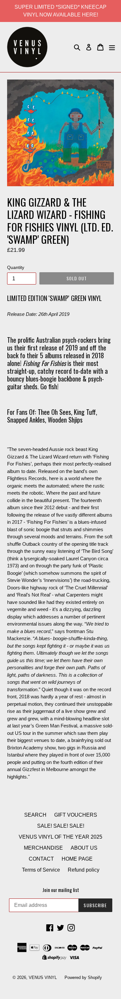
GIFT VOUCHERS (75, 815)
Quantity (15, 267)
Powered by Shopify (83, 977)
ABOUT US (84, 848)
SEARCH (35, 815)
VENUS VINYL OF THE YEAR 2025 (60, 837)
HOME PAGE (77, 859)
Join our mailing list (60, 890)
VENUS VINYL (43, 977)
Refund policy (83, 870)
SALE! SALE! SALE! (60, 826)
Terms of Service (41, 870)
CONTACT (41, 859)
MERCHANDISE (43, 848)
